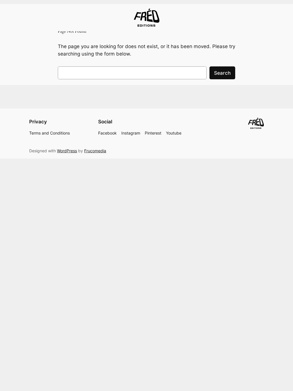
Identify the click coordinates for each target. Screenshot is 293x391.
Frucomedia (95, 150)
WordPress (67, 150)
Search (222, 73)
